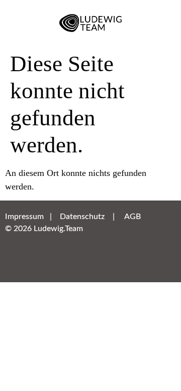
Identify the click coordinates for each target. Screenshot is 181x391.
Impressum (24, 217)
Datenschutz (82, 217)
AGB (132, 217)
